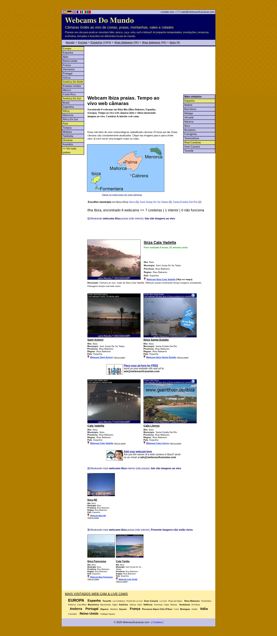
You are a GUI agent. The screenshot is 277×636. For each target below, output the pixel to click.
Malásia (67, 132)
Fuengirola (190, 134)
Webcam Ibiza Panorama (101, 577)
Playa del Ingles (175, 601)
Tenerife (188, 150)
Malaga (188, 113)
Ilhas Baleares (123, 42)
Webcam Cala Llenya (157, 443)
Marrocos (68, 115)
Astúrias (123, 604)
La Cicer (163, 601)
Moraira (173, 605)
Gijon (139, 605)
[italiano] (84, 12)
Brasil (66, 102)
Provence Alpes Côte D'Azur (157, 609)
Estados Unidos (72, 86)
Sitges (115, 605)
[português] (89, 12)
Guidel (194, 609)
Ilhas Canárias (192, 142)
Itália (65, 56)
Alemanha (69, 69)
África (66, 111)
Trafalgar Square (107, 614)
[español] (65, 12)
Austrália (68, 144)
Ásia (65, 123)
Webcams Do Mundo (99, 19)
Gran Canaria (192, 146)
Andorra (76, 609)
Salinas (133, 605)
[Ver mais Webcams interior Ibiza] (101, 495)
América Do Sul (72, 98)
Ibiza (173, 42)
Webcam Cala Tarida (128, 579)
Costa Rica (69, 94)
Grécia (66, 77)
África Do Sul (70, 119)
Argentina (68, 107)
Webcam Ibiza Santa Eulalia (161, 357)
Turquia (67, 127)
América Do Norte (73, 82)
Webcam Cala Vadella (101, 443)
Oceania (67, 140)
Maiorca (188, 121)
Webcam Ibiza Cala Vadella (161, 279)
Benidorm (189, 130)
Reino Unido (70, 61)
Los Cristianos (119, 601)
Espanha (96, 42)
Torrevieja (158, 605)
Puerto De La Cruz (134, 601)
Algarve (104, 609)
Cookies (157, 622)
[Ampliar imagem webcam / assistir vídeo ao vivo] (114, 336)
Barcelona (190, 109)
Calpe (166, 605)
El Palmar (196, 605)
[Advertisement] (151, 70)
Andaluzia (184, 604)
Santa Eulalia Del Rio (185, 202)
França (67, 65)
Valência (147, 604)
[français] (79, 12)
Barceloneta (105, 605)
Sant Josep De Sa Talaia (154, 202)
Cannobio (72, 614)
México (67, 90)
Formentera (206, 601)
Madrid (188, 105)
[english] (74, 12)
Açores (123, 609)
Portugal (67, 73)
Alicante (189, 117)
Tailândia (68, 136)
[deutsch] (69, 12)
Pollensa (72, 605)
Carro (176, 609)
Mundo (70, 42)
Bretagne (185, 609)
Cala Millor (82, 605)
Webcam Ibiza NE (98, 516)
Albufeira (114, 609)
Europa (82, 42)
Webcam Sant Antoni (101, 357)
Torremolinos (191, 138)
